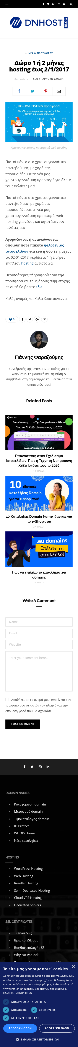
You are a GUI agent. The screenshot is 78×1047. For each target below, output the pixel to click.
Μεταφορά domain (28, 811)
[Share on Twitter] (32, 91)
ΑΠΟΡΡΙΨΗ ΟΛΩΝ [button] (57, 1028)
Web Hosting (23, 876)
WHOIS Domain (25, 833)
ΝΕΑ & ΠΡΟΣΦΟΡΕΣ (40, 53)
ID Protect (21, 826)
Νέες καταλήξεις (26, 840)
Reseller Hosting (26, 883)
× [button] (73, 966)
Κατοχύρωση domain (30, 804)
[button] (39, 1039)
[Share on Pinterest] (44, 319)
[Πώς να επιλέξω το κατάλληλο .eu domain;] (39, 549)
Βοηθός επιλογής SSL (30, 947)
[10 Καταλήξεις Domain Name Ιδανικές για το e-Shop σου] (39, 493)
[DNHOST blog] (39, 23)
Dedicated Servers (27, 905)
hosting (27, 263)
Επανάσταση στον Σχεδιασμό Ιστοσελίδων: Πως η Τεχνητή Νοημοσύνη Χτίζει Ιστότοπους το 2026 (39, 461)
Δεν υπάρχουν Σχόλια (48, 78)
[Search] (71, 4)
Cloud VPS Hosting (28, 897)
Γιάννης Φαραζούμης (39, 357)
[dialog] (39, 1004)
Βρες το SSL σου (26, 940)
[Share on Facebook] (19, 91)
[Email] (59, 91)
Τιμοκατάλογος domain (31, 819)
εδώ (39, 286)
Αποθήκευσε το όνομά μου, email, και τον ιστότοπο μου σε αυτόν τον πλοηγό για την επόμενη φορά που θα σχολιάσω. (38, 705)
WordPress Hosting (28, 868)
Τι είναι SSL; (23, 933)
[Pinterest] (45, 91)
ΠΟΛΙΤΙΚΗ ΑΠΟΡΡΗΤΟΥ (17, 993)
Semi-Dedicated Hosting (32, 890)
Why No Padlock (26, 955)
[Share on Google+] (37, 319)
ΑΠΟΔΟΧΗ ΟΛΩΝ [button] (20, 1028)
